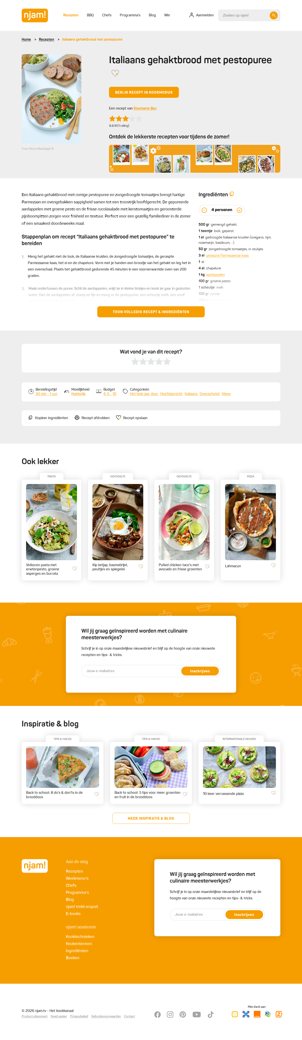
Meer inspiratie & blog (151, 819)
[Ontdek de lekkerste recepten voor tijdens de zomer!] (194, 159)
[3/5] (125, 118)
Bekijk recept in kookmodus (144, 93)
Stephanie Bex (145, 108)
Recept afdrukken (96, 418)
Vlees (226, 394)
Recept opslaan (135, 418)
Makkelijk (78, 394)
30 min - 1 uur (46, 394)
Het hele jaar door (144, 394)
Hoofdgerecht (171, 394)
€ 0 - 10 (109, 394)
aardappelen (215, 275)
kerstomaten (220, 300)
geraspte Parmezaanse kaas (227, 255)
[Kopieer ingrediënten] (231, 194)
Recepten (46, 40)
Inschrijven (200, 671)
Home (26, 40)
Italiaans (191, 394)
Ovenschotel (210, 394)
